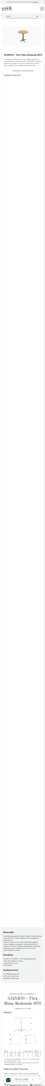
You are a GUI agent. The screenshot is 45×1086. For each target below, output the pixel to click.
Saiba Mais (35, 2)
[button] (37, 1085)
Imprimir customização (23, 71)
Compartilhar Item (12, 75)
